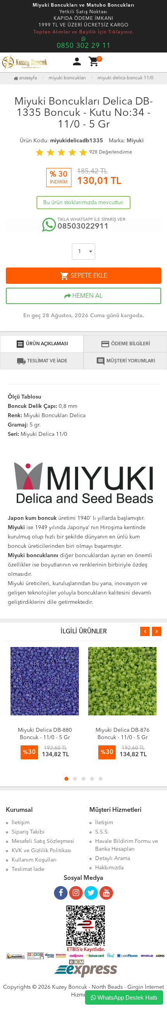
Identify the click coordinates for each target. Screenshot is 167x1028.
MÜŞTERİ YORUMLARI (125, 361)
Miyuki (135, 140)
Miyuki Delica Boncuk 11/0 (125, 78)
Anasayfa (27, 78)
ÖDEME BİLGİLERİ (125, 344)
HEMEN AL (87, 296)
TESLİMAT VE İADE (42, 361)
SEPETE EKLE (83, 276)
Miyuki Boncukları (67, 78)
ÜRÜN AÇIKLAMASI (42, 344)
